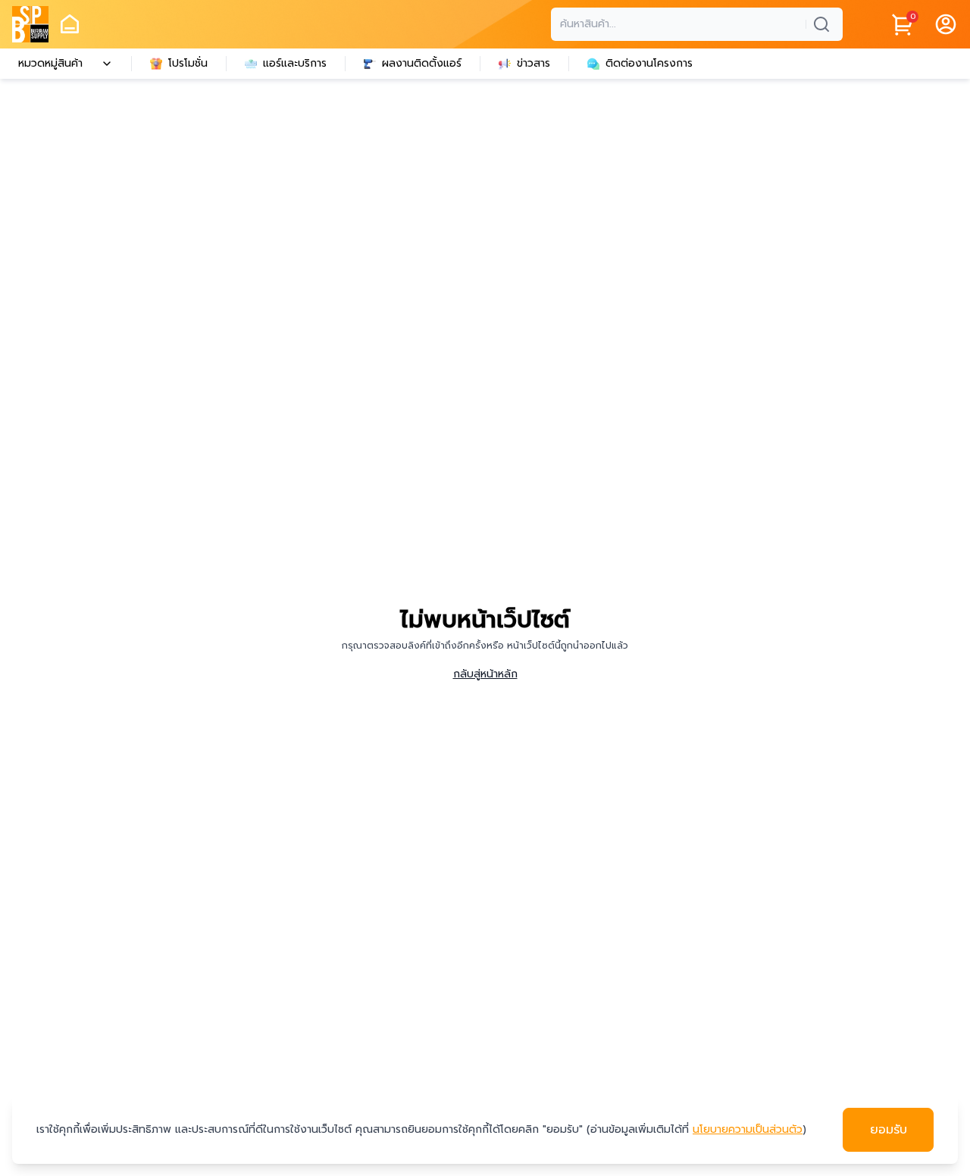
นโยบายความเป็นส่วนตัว (748, 1129)
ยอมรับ (888, 1130)
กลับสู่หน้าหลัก (485, 674)
